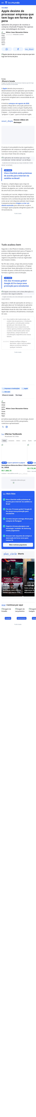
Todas (4, 441)
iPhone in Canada (8, 81)
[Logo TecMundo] (12, 3)
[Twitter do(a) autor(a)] (2, 426)
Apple (5, 88)
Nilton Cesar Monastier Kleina (17, 32)
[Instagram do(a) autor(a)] (6, 426)
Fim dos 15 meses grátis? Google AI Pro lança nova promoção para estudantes (16, 283)
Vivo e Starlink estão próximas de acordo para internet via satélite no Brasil (18, 175)
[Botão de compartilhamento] (6, 49)
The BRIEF (4, 8)
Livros (24, 441)
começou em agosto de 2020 (18, 103)
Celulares (11, 441)
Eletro (18, 441)
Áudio (30, 441)
